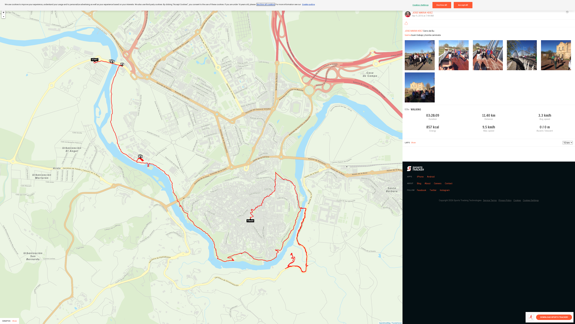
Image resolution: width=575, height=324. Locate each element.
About (428, 183)
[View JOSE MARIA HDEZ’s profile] (408, 14)
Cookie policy (308, 4)
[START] (94, 61)
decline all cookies (266, 4)
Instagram (445, 190)
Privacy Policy (505, 200)
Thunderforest (396, 323)
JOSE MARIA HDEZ (422, 12)
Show (413, 143)
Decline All (441, 5)
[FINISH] (250, 218)
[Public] (567, 12)
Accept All (463, 5)
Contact (448, 183)
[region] (287, 5)
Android (431, 177)
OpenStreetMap (385, 323)
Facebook (421, 190)
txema (408, 35)
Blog (419, 183)
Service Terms (490, 200)
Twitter (433, 190)
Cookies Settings (421, 5)
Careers (437, 183)
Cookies (517, 200)
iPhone (420, 177)
